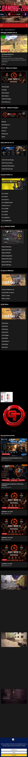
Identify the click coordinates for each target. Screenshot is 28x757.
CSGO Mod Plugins (5, 454)
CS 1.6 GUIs (5, 214)
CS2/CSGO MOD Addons (8, 166)
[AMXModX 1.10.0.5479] (14, 501)
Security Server (14, 480)
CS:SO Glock (5, 329)
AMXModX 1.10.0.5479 (7, 511)
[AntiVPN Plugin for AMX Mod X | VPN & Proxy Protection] (14, 473)
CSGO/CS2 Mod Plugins (8, 160)
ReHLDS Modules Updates (13, 507)
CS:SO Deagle (5, 335)
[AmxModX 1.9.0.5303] (14, 553)
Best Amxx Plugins (5, 480)
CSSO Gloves (5, 323)
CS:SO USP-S (5, 332)
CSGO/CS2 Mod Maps (7, 169)
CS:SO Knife (5, 326)
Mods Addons (5, 96)
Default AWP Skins (6, 264)
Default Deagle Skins (7, 255)
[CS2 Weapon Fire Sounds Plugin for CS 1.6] (14, 447)
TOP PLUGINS (5, 87)
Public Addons (5, 93)
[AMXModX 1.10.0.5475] (14, 527)
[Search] (26, 25)
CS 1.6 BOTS (5, 211)
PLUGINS (4, 90)
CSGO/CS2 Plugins (6, 99)
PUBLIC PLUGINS (5, 50)
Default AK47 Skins (7, 261)
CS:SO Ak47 (5, 347)
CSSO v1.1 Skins (6, 298)
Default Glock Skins (7, 249)
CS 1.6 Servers (5, 199)
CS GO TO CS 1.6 (6, 205)
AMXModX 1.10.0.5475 (7, 537)
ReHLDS (4, 121)
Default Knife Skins (6, 246)
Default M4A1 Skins (7, 258)
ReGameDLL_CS (6, 124)
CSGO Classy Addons (7, 163)
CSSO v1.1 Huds (6, 295)
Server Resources (6, 102)
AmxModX (4, 127)
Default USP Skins (6, 252)
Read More (4, 64)
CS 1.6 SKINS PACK (6, 220)
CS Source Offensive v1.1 (8, 289)
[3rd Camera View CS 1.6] (14, 43)
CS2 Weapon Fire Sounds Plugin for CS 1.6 (12, 458)
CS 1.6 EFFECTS (6, 217)
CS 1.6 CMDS (5, 208)
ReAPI (3, 136)
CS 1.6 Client (5, 193)
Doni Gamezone (6, 56)
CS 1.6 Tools (5, 196)
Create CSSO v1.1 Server (8, 292)
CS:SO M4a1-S (5, 341)
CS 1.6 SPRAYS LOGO (7, 202)
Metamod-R (5, 133)
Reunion (4, 130)
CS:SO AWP (5, 338)
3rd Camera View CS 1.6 (8, 54)
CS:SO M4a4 (5, 344)
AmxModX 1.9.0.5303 (7, 564)
